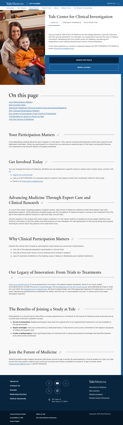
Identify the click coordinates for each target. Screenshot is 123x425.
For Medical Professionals (83, 8)
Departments (34, 8)
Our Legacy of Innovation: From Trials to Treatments (32, 113)
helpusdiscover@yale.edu (63, 48)
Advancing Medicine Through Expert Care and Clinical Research (38, 108)
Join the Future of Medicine (21, 119)
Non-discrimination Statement (46, 417)
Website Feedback (96, 394)
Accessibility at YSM (16, 417)
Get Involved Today (17, 105)
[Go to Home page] (14, 3)
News (56, 8)
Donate (13, 390)
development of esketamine (35, 289)
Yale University (94, 391)
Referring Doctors (18, 394)
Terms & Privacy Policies (18, 414)
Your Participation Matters (21, 102)
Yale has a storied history (19, 284)
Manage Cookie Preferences (99, 398)
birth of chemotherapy (42, 287)
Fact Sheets (21, 8)
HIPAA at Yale (40, 414)
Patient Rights (14, 421)
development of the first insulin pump (71, 287)
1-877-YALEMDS (34, 3)
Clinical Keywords (18, 399)
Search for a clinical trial (23, 175)
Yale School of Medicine (97, 387)
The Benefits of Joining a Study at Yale (26, 116)
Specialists (10, 8)
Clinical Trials (46, 8)
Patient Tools (66, 8)
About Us (14, 381)
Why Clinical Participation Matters (24, 111)
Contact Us (15, 386)
